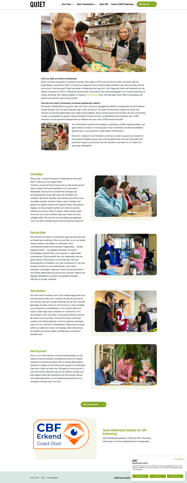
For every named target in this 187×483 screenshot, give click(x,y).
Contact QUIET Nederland (122, 4)
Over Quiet (66, 4)
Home (43, 478)
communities (92, 95)
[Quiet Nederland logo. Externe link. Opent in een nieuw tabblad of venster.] (134, 461)
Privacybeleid (178, 459)
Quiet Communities (85, 4)
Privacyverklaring (53, 478)
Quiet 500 (103, 4)
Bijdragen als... (145, 4)
